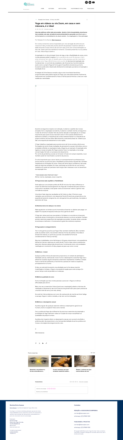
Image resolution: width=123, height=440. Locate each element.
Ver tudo (93, 352)
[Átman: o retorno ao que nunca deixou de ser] (84, 361)
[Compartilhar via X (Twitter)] (39, 343)
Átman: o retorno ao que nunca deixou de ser (83, 370)
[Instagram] (86, 2)
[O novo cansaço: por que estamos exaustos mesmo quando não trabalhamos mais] (61, 361)
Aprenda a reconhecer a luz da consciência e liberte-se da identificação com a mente (38, 370)
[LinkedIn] (90, 2)
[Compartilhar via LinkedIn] (42, 343)
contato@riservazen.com (81, 413)
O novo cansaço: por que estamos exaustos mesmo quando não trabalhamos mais (61, 370)
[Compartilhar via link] (46, 343)
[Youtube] (93, 2)
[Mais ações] (87, 19)
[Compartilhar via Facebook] (36, 343)
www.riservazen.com (15, 427)
